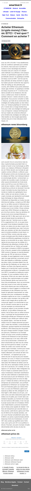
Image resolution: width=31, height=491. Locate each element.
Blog (2, 482)
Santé (18, 15)
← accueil (5, 2)
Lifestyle (6, 11)
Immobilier (22, 8)
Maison (12, 15)
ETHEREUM (7, 8)
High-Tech (5, 15)
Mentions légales (10, 482)
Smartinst (15, 485)
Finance (24, 11)
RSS (29, 488)
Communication (11, 18)
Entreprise (20, 18)
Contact (20, 482)
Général (15, 8)
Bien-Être (24, 15)
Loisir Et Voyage (15, 11)
